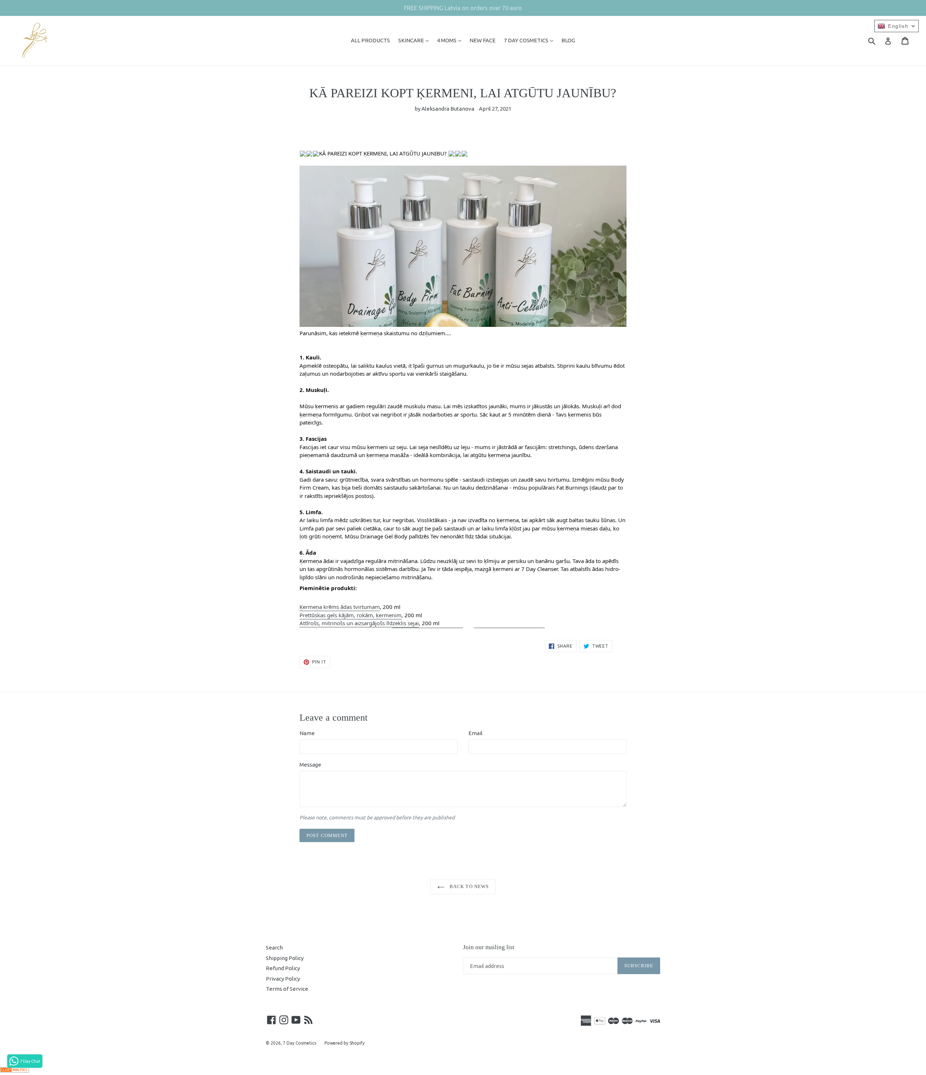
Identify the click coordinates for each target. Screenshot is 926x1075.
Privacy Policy (283, 979)
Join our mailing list (488, 947)
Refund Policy (283, 968)
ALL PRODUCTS (370, 40)
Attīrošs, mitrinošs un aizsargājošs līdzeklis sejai (359, 623)
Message (310, 765)
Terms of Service (287, 989)
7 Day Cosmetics (299, 1043)
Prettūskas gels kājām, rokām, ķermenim (351, 615)
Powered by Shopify (344, 1043)
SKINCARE (415, 40)
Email (475, 733)
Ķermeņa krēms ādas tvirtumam (340, 606)
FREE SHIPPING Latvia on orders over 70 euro (463, 8)
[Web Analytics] (14, 1070)
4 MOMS (451, 40)
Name (307, 733)
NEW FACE (483, 40)
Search (274, 947)
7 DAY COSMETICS (530, 40)
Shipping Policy (284, 958)
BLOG (568, 40)
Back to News (468, 886)
